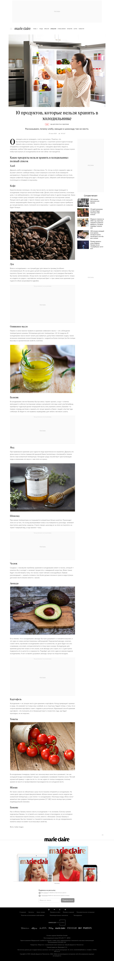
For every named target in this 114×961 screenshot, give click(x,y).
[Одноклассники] (60, 909)
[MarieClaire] (23, 28)
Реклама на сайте (55, 912)
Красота (46, 28)
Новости (81, 28)
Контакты (31, 912)
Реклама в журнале (68, 912)
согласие (45, 892)
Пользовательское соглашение (85, 912)
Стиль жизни (62, 28)
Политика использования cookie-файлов (32, 915)
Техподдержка (78, 915)
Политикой (45, 895)
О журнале (23, 912)
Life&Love (53, 28)
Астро (75, 28)
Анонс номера (41, 912)
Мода (41, 28)
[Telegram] (65, 909)
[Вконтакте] (54, 909)
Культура (69, 28)
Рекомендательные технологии (59, 915)
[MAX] (49, 909)
